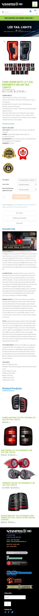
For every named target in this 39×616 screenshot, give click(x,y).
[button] (34, 4)
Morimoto (25, 205)
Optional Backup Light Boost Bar (7, 189)
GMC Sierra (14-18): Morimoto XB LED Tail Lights (16, 451)
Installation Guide (8, 124)
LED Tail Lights (18, 205)
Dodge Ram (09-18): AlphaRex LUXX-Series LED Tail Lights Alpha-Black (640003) (18, 518)
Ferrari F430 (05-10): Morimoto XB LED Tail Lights (18, 484)
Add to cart (21, 197)
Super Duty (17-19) (11, 207)
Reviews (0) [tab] (19, 223)
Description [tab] (19, 213)
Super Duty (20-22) (22, 207)
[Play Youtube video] (19, 241)
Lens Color (5, 184)
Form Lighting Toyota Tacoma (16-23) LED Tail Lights (19, 418)
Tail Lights (5, 180)
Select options (20, 412)
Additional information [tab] (19, 218)
